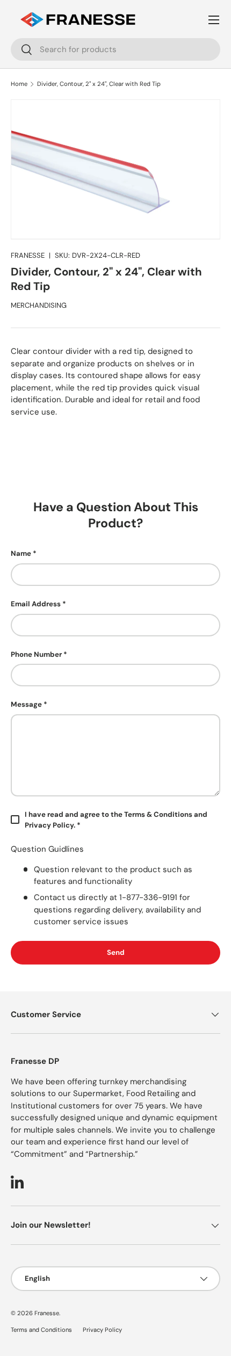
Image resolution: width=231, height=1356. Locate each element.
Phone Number (36, 654)
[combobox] (115, 49)
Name (21, 553)
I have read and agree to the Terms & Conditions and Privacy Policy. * (116, 820)
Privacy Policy (102, 1329)
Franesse (46, 1313)
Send (116, 952)
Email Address (36, 603)
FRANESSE (28, 255)
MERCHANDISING (39, 305)
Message (26, 704)
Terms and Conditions (41, 1329)
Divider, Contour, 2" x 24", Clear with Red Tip (99, 84)
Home (19, 84)
